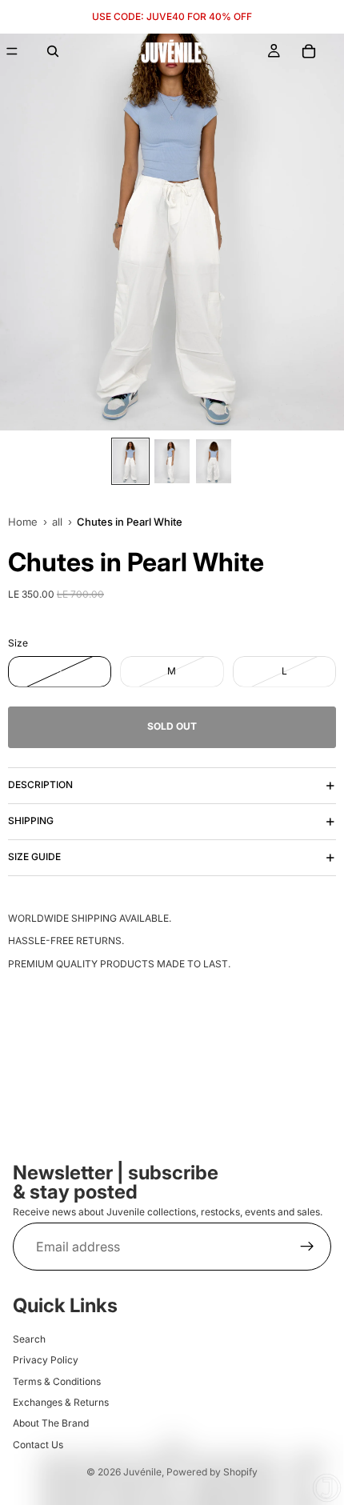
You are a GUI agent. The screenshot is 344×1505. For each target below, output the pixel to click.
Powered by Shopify (212, 1472)
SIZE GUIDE (34, 857)
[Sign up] (307, 1246)
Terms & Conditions (57, 1381)
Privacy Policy (45, 1360)
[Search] (52, 51)
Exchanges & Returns (61, 1402)
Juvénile (142, 1472)
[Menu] (12, 51)
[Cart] (308, 51)
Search (29, 1339)
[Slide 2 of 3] (172, 461)
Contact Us (38, 1445)
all (57, 521)
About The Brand (51, 1423)
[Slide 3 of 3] (213, 461)
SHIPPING (31, 821)
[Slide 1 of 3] (130, 461)
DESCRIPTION (40, 785)
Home (23, 521)
